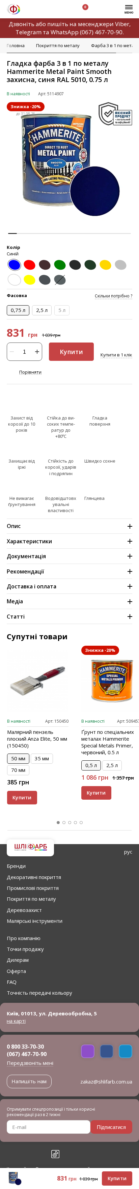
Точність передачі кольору (39, 992)
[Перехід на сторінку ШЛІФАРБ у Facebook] (11, 1154)
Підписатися (111, 1127)
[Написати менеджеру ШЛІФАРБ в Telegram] (125, 1051)
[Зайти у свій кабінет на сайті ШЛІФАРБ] (63, 10)
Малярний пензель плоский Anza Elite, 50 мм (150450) (37, 738)
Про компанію (23, 938)
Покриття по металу (31, 898)
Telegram (28, 32)
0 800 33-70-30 (25, 1046)
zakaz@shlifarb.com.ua (106, 1081)
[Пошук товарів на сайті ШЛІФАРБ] (48, 10)
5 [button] (81, 822)
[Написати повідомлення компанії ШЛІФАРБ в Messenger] (106, 1051)
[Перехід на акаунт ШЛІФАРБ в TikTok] (55, 1154)
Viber (122, 24)
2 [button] (64, 822)
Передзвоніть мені (30, 1062)
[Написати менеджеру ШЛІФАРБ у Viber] (87, 1051)
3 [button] (69, 822)
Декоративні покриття (34, 877)
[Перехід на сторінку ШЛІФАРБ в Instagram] (26, 1154)
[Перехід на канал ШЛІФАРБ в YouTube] (40, 1154)
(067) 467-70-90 (101, 32)
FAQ (12, 981)
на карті (16, 1020)
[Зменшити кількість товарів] (11, 351)
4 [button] (75, 822)
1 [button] (58, 822)
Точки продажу (25, 949)
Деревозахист (24, 910)
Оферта (16, 971)
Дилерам (18, 959)
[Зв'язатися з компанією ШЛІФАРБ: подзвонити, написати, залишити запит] (32, 10)
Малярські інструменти (34, 920)
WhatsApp (65, 32)
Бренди (16, 865)
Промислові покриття (33, 887)
